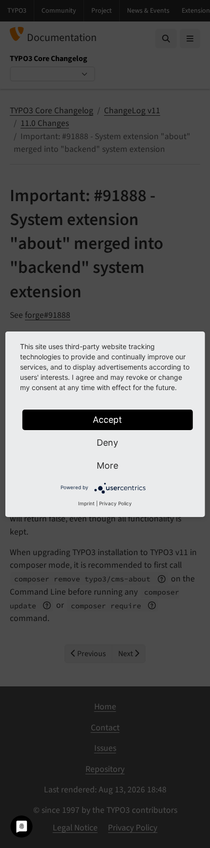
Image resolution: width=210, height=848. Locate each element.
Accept (107, 419)
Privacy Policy (115, 503)
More (107, 465)
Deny (107, 442)
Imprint (86, 503)
